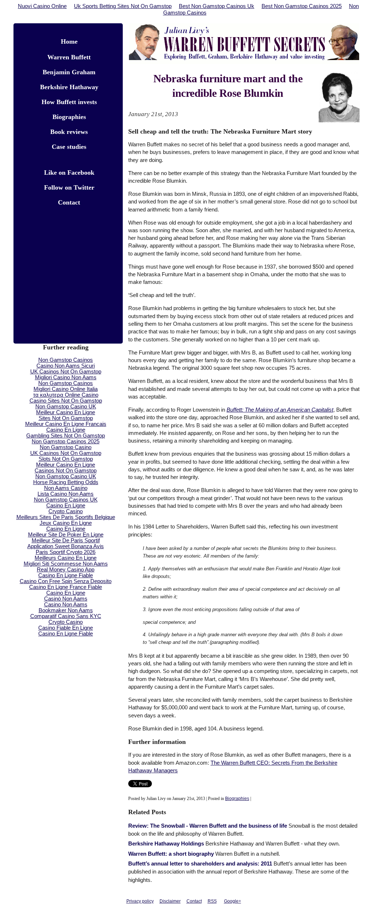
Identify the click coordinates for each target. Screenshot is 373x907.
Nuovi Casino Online (42, 6)
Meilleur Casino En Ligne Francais (65, 424)
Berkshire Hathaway (69, 87)
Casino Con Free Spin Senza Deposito (65, 581)
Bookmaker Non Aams (66, 610)
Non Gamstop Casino (65, 447)
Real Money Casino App (65, 570)
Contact (69, 202)
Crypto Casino (65, 511)
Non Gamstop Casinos (65, 360)
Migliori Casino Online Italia (66, 389)
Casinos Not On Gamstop (66, 471)
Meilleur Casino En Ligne (65, 412)
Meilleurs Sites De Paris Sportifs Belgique (65, 517)
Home (69, 41)
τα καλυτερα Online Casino (65, 395)
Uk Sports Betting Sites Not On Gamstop (123, 6)
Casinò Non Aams (65, 599)
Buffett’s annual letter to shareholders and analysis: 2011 (200, 864)
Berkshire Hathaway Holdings (166, 844)
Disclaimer (170, 901)
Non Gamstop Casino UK (65, 406)
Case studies (69, 146)
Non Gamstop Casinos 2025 (65, 441)
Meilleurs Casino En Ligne (66, 558)
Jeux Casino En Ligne (66, 523)
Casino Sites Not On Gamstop (66, 401)
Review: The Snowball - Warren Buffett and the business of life (207, 826)
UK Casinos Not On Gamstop (65, 372)
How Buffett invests (69, 102)
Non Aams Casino (65, 488)
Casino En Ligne (65, 430)
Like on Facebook (69, 172)
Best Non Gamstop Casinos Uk (216, 6)
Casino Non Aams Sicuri (65, 366)
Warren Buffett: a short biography (171, 854)
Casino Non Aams (65, 604)
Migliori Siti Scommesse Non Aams (66, 564)
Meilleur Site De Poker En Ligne (65, 535)
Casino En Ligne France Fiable (65, 587)
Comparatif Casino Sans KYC (65, 616)
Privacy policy (140, 901)
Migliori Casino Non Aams (66, 377)
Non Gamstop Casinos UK (66, 500)
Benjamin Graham (69, 72)
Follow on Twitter (69, 187)
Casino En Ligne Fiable (65, 575)
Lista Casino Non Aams (66, 494)
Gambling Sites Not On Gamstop (65, 436)
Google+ (232, 901)
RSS (212, 901)
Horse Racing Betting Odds (65, 482)
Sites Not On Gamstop (66, 418)
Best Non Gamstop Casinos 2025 (302, 6)
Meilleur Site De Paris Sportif (66, 540)
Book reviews (69, 131)
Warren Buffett (69, 57)
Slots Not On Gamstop (66, 459)
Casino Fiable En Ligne (65, 628)
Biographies (237, 798)
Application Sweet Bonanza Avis (65, 546)
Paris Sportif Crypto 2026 (65, 552)
